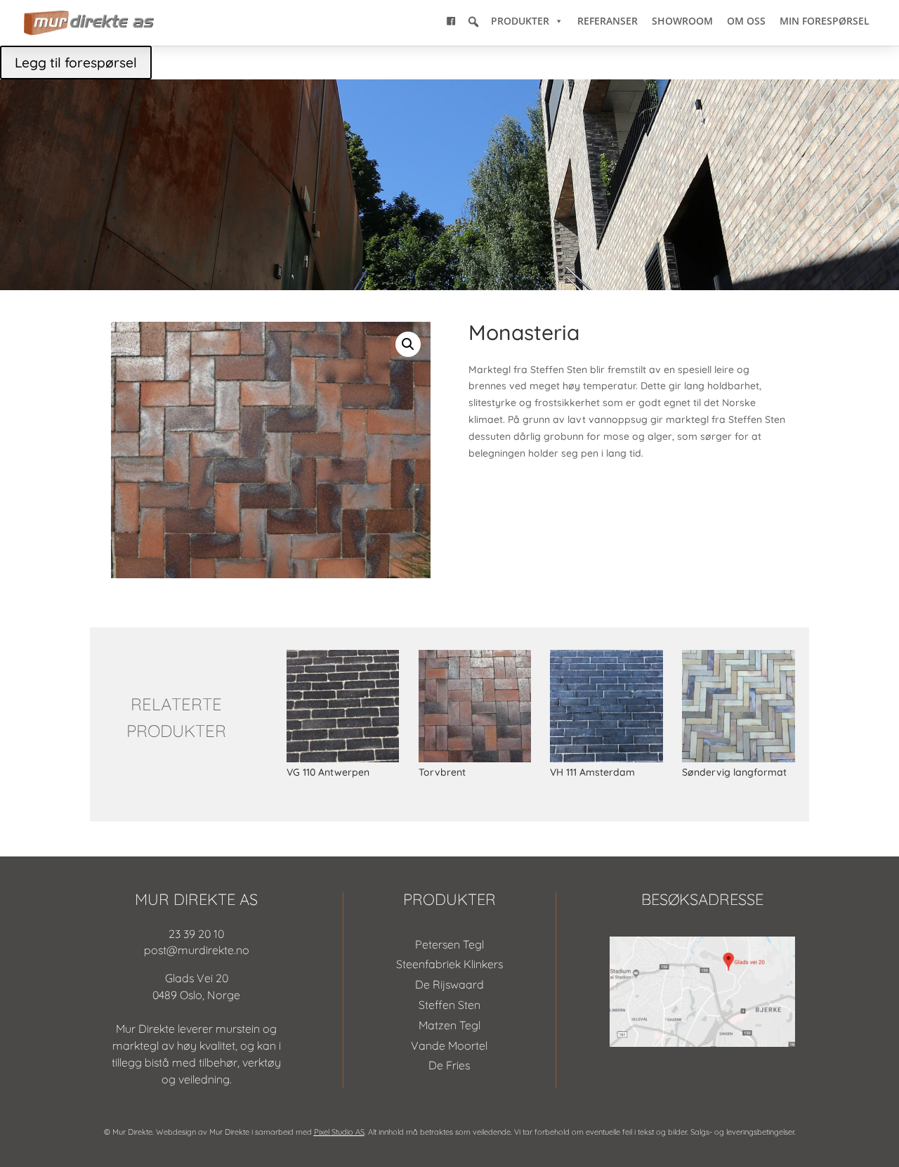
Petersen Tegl (449, 944)
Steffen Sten (449, 1005)
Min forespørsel (825, 20)
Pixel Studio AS (339, 1132)
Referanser (607, 20)
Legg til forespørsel (76, 62)
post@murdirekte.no (196, 950)
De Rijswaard (449, 984)
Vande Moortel (449, 1045)
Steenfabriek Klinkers (449, 964)
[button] (473, 21)
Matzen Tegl (449, 1025)
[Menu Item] (451, 21)
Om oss (746, 20)
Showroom (682, 20)
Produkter (520, 20)
